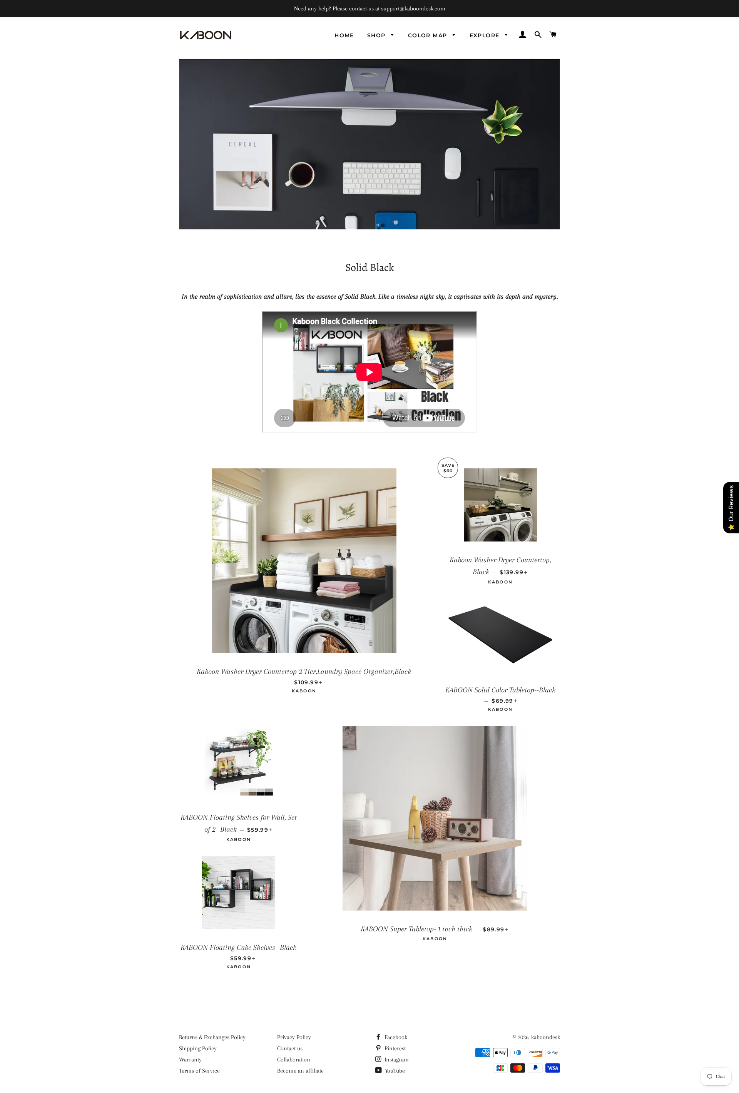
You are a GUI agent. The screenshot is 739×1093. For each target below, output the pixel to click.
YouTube (394, 1070)
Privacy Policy (294, 1037)
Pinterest (394, 1048)
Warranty (190, 1059)
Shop (377, 35)
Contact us (290, 1048)
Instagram (396, 1059)
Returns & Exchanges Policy (212, 1037)
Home (344, 35)
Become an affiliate (300, 1070)
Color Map (428, 35)
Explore (486, 35)
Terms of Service (199, 1070)
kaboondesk (545, 1037)
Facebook (395, 1037)
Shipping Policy (198, 1048)
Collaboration (293, 1059)
